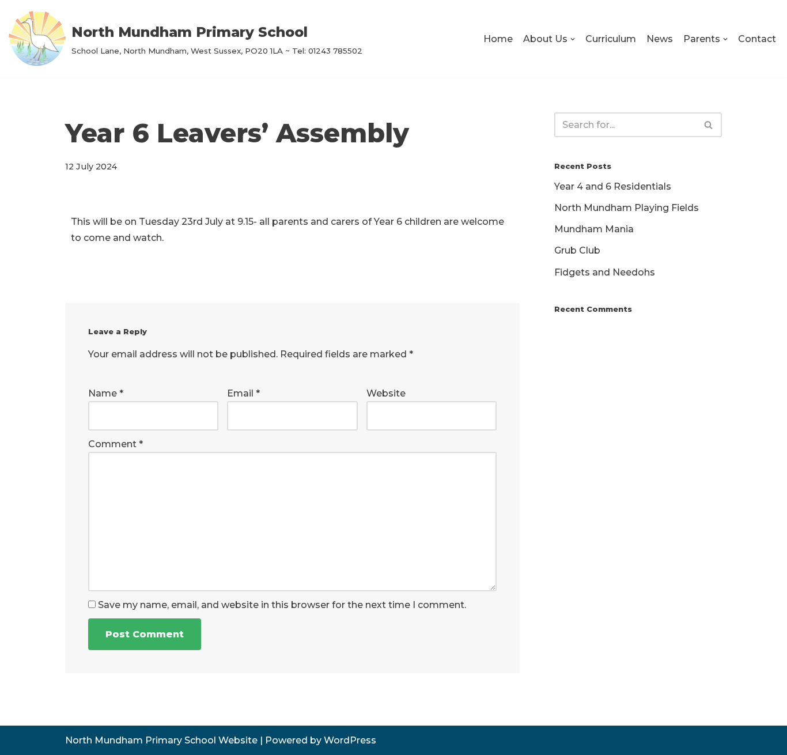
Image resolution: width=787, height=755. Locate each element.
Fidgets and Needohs (604, 272)
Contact (757, 38)
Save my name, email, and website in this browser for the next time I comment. (282, 604)
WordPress (350, 740)
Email (243, 393)
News (659, 38)
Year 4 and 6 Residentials (612, 186)
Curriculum (610, 38)
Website (386, 393)
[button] (572, 39)
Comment (115, 444)
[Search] (709, 124)
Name (105, 393)
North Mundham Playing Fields (626, 207)
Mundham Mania (594, 229)
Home (498, 38)
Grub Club (577, 250)
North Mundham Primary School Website (161, 740)
